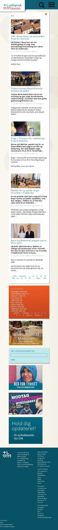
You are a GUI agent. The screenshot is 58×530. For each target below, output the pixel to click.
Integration (41, 458)
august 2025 (17, 296)
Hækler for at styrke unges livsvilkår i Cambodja (25, 191)
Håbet (39, 479)
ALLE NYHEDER (17, 289)
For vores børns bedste (7, 526)
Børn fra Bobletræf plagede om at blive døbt (28, 241)
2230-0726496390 (27, 465)
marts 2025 (16, 306)
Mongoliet (40, 515)
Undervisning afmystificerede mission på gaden (27, 89)
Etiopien (40, 509)
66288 (26, 467)
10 (33, 276)
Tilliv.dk (40, 502)
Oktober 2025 (17, 291)
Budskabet (40, 490)
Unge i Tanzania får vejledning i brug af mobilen (28, 139)
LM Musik (40, 456)
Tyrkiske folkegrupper (44, 517)
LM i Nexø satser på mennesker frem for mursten (28, 37)
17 (25, 278)
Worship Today (42, 498)
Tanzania (40, 513)
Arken (39, 477)
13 (45, 276)
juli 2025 (15, 298)
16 (21, 278)
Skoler (39, 483)
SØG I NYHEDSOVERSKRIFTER (23, 351)
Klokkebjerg (41, 475)
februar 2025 (17, 309)
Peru (38, 511)
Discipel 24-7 (41, 500)
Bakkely (40, 473)
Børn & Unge (41, 454)
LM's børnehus (42, 471)
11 (37, 276)
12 (41, 276)
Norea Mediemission (44, 462)
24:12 (1, 522)
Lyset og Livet (42, 494)
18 (29, 278)
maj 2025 (15, 302)
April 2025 (16, 304)
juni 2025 (15, 300)
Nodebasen (41, 496)
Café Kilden (41, 481)
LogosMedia (41, 492)
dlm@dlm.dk (21, 461)
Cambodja (40, 507)
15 (17, 278)
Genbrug (40, 460)
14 (13, 278)
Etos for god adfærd (6, 524)
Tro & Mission (42, 488)
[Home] (13, 6)
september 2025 (18, 294)
